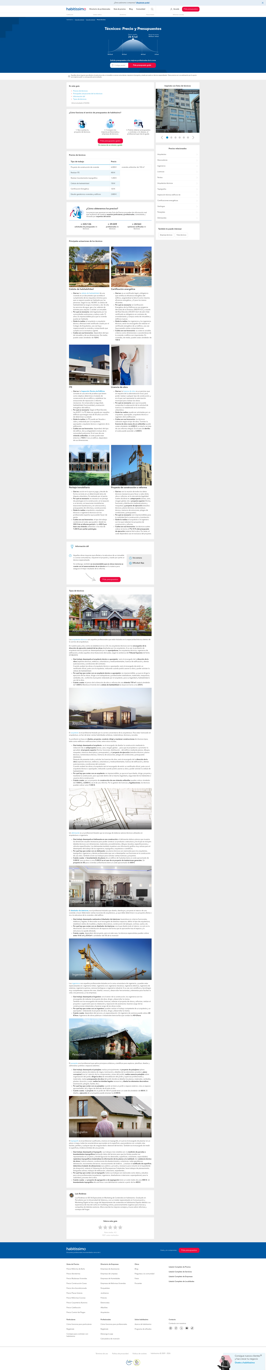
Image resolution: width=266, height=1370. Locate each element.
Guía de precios (120, 9)
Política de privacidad (120, 1354)
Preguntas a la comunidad (144, 1274)
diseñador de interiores (79, 911)
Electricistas (105, 1303)
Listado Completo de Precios (180, 1267)
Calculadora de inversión (110, 1339)
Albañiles (104, 1308)
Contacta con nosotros (177, 1323)
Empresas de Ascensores (110, 1269)
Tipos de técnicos (79, 99)
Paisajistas (161, 212)
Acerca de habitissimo (143, 1324)
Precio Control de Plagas (75, 1312)
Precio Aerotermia (73, 1274)
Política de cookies (140, 1354)
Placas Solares (150, 14)
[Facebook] (176, 1328)
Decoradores (162, 160)
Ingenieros (161, 166)
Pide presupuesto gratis (142, 65)
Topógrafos (161, 189)
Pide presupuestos (191, 9)
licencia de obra (129, 391)
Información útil (79, 96)
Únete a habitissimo (245, 1363)
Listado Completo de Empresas (181, 1276)
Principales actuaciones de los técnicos (87, 94)
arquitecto (75, 733)
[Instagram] (170, 1328)
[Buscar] (152, 9)
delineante (75, 833)
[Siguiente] (193, 137)
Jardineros (105, 1293)
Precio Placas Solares (74, 1293)
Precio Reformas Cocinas (75, 1298)
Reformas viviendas (178, 14)
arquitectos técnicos (79, 639)
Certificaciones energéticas (167, 200)
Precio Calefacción (73, 1308)
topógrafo (75, 1141)
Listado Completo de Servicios (180, 1272)
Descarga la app (107, 1334)
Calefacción (69, 14)
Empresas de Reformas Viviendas (113, 1283)
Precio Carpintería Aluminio (76, 1303)
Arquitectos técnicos (165, 183)
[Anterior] (162, 137)
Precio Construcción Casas (76, 1283)
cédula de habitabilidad (90, 293)
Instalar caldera (97, 14)
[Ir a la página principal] (76, 9)
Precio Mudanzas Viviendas (76, 1278)
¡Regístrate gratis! (143, 3)
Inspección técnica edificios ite (168, 195)
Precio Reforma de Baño (75, 1269)
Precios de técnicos (80, 91)
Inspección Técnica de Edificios (93, 391)
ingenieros (76, 983)
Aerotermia (123, 14)
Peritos (160, 177)
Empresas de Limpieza (109, 1274)
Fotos (137, 1278)
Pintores (104, 1298)
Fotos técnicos (181, 235)
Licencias (160, 172)
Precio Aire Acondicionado (76, 1288)
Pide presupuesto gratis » (189, 92)
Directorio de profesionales (99, 9)
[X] (181, 1328)
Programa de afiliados (143, 1329)
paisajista (74, 1063)
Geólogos (161, 206)
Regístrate (70, 1329)
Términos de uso (102, 1354)
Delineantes (161, 218)
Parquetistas (105, 1288)
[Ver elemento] (167, 137)
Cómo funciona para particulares (79, 1324)
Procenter (138, 1283)
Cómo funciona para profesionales (114, 1324)
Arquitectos (161, 154)
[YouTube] (187, 1328)
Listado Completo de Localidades (181, 1281)
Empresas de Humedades (110, 1278)
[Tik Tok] (192, 1328)
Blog (131, 9)
